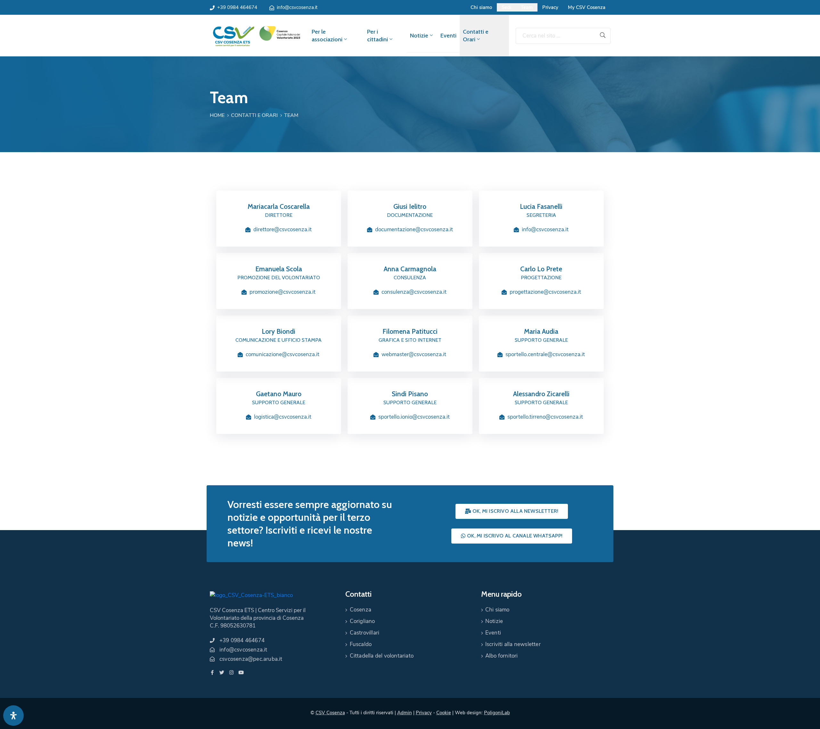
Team (527, 7)
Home (217, 115)
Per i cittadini (377, 35)
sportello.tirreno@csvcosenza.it (545, 417)
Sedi (506, 7)
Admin (404, 712)
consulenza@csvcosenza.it (414, 292)
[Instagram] (231, 672)
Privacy (550, 7)
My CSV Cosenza (586, 7)
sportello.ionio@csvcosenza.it (414, 417)
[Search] (603, 36)
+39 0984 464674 (237, 7)
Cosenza (360, 609)
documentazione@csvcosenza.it (414, 229)
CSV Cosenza (330, 712)
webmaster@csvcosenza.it (413, 354)
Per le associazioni (327, 35)
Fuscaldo (361, 644)
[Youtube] (241, 672)
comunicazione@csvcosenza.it (282, 354)
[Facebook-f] (212, 672)
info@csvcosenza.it (297, 7)
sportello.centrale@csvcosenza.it (545, 354)
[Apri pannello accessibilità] (13, 715)
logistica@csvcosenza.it (282, 417)
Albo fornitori (501, 655)
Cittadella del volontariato (382, 655)
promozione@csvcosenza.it (283, 292)
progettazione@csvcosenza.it (545, 292)
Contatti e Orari (475, 35)
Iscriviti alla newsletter (513, 644)
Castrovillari (365, 632)
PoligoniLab (497, 712)
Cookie (443, 712)
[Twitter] (221, 672)
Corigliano (362, 621)
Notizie (419, 35)
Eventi (448, 35)
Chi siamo (481, 7)
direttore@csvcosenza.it (282, 229)
